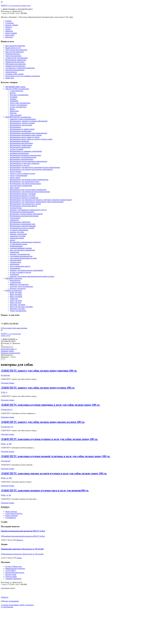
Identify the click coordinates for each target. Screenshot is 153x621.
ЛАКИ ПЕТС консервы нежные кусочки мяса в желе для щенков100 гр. (45, 490)
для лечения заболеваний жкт (21, 256)
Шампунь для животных (19, 284)
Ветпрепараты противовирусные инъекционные (28, 133)
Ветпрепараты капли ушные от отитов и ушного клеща (31, 139)
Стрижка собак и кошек (14, 74)
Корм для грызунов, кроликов (21, 307)
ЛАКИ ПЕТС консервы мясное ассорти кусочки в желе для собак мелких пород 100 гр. (54, 473)
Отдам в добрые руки (13, 566)
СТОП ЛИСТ (10, 570)
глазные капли (15, 262)
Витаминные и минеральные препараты (25, 242)
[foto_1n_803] (6, 478)
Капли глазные (15, 171)
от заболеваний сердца (18, 244)
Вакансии (9, 31)
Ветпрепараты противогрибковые (23, 226)
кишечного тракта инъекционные (23, 119)
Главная (8, 21)
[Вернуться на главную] (2, 2)
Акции (8, 29)
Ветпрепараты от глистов (19, 165)
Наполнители (15, 280)
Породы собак (10, 574)
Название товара (7, 351)
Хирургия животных (13, 56)
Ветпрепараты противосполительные (24, 216)
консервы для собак (17, 309)
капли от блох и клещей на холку (22, 173)
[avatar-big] (5, 375)
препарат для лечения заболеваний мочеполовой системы (32, 276)
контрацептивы (16, 208)
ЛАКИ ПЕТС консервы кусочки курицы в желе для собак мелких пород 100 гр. (49, 439)
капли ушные (15, 177)
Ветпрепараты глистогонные (21, 125)
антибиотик (14, 274)
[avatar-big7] (6, 461)
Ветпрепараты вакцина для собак (22, 196)
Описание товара (7, 383)
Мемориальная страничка (15, 568)
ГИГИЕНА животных (13, 278)
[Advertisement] (76, 615)
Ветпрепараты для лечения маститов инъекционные (30, 192)
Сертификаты (10, 518)
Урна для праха (16, 115)
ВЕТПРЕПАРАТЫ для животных (18, 117)
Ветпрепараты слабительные (21, 145)
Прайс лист (9, 78)
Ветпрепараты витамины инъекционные (25, 155)
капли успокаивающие (18, 175)
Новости (8, 27)
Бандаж (13, 93)
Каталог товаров (11, 25)
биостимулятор (15, 260)
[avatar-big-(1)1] (7, 427)
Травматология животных (15, 66)
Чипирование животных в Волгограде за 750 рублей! (22, 549)
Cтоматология (15, 282)
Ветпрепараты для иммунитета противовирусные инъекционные (35, 167)
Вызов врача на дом (12, 48)
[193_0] (4, 392)
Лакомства (14, 299)
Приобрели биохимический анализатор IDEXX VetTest (23, 531)
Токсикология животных (14, 70)
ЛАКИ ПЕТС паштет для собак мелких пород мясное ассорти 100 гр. (43, 421)
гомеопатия (14, 220)
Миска (12, 109)
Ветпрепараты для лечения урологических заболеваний (31, 169)
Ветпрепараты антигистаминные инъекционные (28, 161)
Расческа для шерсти (18, 288)
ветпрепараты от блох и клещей (22, 228)
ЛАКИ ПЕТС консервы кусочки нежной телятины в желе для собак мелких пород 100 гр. (55, 456)
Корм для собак (16, 292)
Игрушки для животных (19, 95)
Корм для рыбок (16, 296)
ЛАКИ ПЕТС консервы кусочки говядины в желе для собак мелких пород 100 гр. (50, 404)
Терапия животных (12, 54)
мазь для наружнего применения (22, 250)
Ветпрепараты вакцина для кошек (23, 194)
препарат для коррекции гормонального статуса (28, 210)
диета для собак (16, 301)
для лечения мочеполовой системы (23, 258)
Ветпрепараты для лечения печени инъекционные (29, 179)
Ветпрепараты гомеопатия (20, 222)
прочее (12, 240)
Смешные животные (13, 579)
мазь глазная (14, 188)
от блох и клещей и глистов (20, 272)
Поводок (13, 113)
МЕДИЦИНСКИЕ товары (15, 87)
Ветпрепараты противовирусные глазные (26, 135)
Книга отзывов (11, 33)
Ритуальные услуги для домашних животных (22, 76)
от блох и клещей (16, 149)
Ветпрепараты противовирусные (22, 224)
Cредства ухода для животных (21, 286)
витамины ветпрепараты (19, 153)
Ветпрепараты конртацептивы (21, 159)
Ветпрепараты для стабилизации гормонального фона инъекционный (37, 202)
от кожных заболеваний (19, 230)
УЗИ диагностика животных (16, 50)
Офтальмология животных (15, 64)
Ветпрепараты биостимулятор (21, 143)
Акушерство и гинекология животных (20, 68)
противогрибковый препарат (21, 248)
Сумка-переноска (16, 91)
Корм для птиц (15, 303)
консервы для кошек (17, 305)
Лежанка (13, 99)
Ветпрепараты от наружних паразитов (24, 163)
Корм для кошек (16, 294)
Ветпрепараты (15, 127)
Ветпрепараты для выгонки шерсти (23, 206)
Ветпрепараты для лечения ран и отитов (25, 204)
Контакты (9, 37)
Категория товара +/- (9, 349)
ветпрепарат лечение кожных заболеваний (26, 214)
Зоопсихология (11, 72)
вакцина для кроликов (18, 234)
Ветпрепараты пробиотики (20, 147)
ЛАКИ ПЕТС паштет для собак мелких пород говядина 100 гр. (39, 370)
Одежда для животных (18, 105)
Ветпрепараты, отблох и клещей (22, 123)
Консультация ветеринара (15, 46)
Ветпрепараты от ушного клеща (22, 129)
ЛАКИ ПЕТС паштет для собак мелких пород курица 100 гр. (38, 387)
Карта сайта (9, 35)
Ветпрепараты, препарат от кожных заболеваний (28, 121)
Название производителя (10, 353)
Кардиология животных (14, 52)
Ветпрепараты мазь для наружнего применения (28, 190)
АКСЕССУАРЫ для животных (17, 89)
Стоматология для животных (16, 58)
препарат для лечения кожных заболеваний (26, 270)
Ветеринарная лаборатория (15, 60)
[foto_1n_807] (6, 444)
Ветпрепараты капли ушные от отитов (24, 137)
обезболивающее (16, 246)
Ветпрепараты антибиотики (20, 131)
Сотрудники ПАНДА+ (14, 514)
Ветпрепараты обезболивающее (22, 212)
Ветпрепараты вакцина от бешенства (24, 198)
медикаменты (15, 268)
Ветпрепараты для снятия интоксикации (25, 184)
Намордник (14, 111)
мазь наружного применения (21, 186)
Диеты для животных (18, 311)
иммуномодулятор (17, 238)
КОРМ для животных (13, 290)
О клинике (9, 23)
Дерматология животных (15, 62)
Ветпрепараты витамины (19, 141)
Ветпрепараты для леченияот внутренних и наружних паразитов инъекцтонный (41, 200)
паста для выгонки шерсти (20, 266)
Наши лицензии (11, 516)
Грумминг (14, 97)
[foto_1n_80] (6, 495)
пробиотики (14, 252)
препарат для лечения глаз (20, 254)
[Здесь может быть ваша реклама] (14, 328)
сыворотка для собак (18, 236)
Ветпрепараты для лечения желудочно (24, 181)
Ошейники (14, 101)
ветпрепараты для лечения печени (23, 157)
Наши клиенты (11, 511)
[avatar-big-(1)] (6, 409)
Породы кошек (11, 577)
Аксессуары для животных (20, 103)
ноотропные (14, 264)
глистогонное (15, 218)
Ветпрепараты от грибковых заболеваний (26, 151)
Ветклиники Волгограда (14, 572)
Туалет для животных (18, 107)
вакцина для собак (17, 232)
